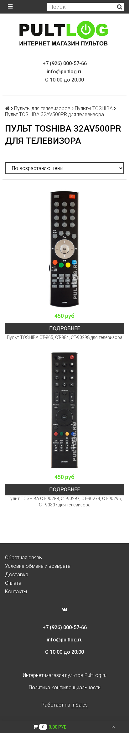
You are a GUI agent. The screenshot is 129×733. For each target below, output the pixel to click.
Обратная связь (23, 558)
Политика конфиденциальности (65, 688)
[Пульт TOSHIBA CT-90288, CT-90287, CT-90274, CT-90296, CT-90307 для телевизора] (64, 410)
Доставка (16, 575)
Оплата (13, 583)
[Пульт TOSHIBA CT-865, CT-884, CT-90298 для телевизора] (64, 249)
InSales (79, 705)
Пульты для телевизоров (42, 108)
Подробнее (64, 328)
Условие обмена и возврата (37, 566)
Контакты (16, 592)
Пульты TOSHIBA (94, 108)
